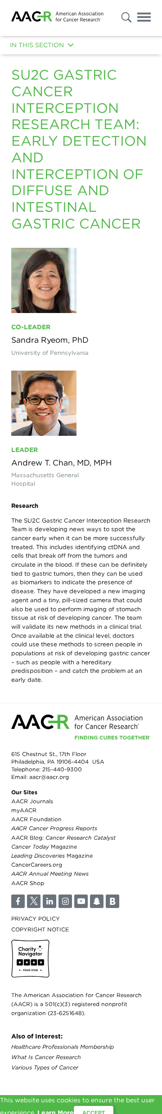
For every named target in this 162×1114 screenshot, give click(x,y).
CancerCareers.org (36, 864)
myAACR (23, 810)
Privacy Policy (35, 918)
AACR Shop (27, 883)
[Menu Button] (144, 19)
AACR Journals (32, 801)
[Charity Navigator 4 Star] (30, 959)
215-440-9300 (62, 769)
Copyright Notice (40, 929)
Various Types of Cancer (44, 1067)
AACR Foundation (36, 819)
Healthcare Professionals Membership (62, 1046)
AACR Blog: (63, 837)
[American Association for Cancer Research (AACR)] (57, 18)
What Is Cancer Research (46, 1057)
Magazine (44, 846)
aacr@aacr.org (49, 777)
